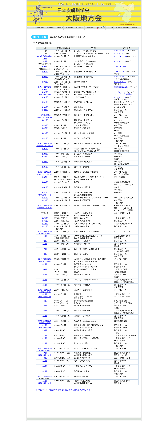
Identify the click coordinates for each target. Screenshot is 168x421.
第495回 (45, 128)
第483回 (45, 187)
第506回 (45, 77)
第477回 (45, 221)
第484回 (45, 182)
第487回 (45, 167)
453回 (45, 335)
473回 (45, 236)
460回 (45, 301)
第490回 (45, 154)
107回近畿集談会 (45, 376)
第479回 (45, 200)
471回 (45, 244)
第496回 (45, 125)
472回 (45, 241)
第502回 (45, 97)
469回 (45, 254)
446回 (45, 366)
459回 (45, 305)
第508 (44, 66)
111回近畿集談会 (45, 260)
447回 (45, 361)
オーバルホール (120, 56)
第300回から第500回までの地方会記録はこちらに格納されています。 (64, 390)
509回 (45, 61)
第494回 (45, 133)
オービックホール (120, 50)
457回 (45, 316)
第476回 (45, 224)
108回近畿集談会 (45, 349)
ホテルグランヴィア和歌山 (123, 94)
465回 (45, 274)
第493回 (45, 138)
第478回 (45, 218)
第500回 (45, 107)
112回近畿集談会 (45, 232)
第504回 (45, 89)
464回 (45, 280)
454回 (45, 330)
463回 (45, 285)
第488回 (45, 162)
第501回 (45, 102)
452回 (45, 338)
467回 (45, 264)
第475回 (45, 226)
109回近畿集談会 (45, 322)
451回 (45, 343)
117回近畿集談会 (45, 87)
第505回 (45, 82)
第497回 (45, 120)
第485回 (45, 177)
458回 (45, 311)
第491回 (45, 149)
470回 (45, 249)
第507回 (45, 72)
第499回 (45, 110)
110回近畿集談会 (45, 291)
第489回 (45, 156)
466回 (45, 269)
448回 (45, 358)
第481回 (45, 198)
